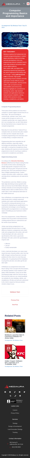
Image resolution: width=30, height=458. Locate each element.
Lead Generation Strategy (15, 429)
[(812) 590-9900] (15, 447)
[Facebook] (5, 392)
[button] (24, 3)
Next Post (15, 304)
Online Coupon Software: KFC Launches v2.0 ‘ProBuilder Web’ (14, 362)
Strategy (15, 423)
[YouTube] (20, 392)
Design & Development (15, 426)
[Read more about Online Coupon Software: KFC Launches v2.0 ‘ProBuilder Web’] (15, 351)
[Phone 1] (15, 396)
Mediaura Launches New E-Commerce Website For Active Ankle (14, 336)
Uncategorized (6, 25)
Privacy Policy (15, 413)
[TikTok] (15, 392)
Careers (15, 410)
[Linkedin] (20, 396)
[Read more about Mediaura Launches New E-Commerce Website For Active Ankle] (15, 326)
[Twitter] (24, 392)
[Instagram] (10, 392)
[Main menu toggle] (28, 3)
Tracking (15, 432)
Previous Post (15, 300)
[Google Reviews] (10, 396)
